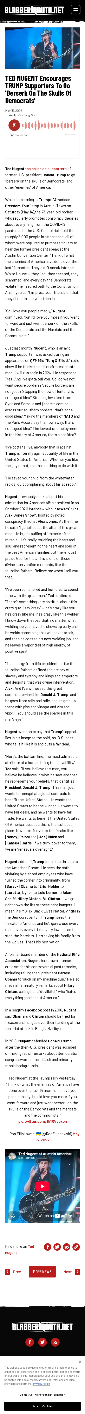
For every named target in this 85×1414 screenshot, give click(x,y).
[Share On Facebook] (47, 1247)
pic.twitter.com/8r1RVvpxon (42, 1121)
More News (42, 1271)
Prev (17, 1271)
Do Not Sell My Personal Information (42, 1394)
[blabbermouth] (34, 13)
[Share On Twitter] (57, 1247)
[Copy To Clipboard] (76, 1247)
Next (68, 1271)
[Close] (80, 1361)
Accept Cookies (42, 1406)
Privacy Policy (41, 1383)
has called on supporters (46, 168)
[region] (42, 1385)
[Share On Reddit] (66, 1247)
